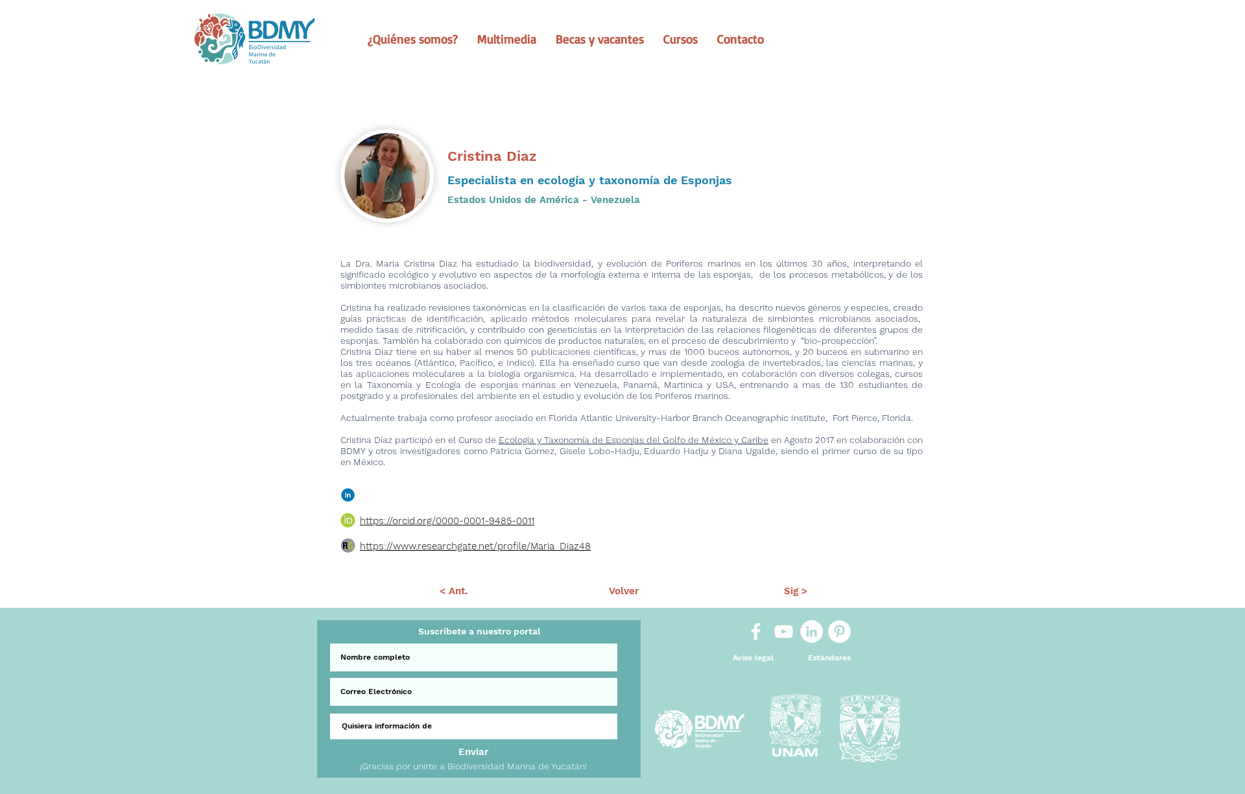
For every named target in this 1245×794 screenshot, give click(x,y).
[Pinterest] (839, 631)
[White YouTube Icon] (783, 631)
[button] (413, 39)
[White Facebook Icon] (755, 631)
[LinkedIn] (811, 631)
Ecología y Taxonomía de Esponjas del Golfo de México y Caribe (633, 440)
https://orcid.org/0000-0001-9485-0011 (447, 521)
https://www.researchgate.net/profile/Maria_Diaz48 (475, 546)
